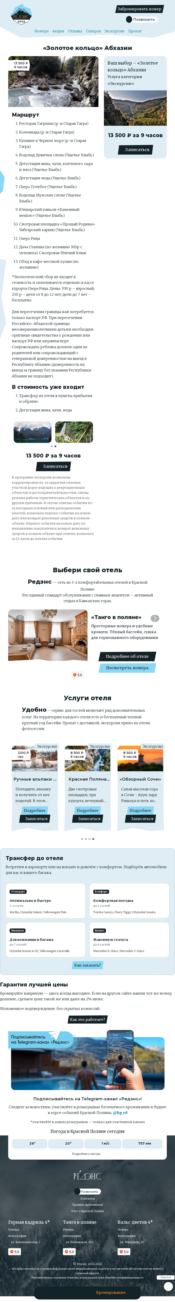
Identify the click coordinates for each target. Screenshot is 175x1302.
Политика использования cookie (86, 1277)
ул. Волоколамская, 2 (25, 1242)
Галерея (93, 31)
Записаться (54, 466)
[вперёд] (162, 108)
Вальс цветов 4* (135, 1222)
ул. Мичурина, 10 (132, 1242)
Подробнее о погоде (86, 1154)
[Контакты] (72, 1292)
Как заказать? (87, 965)
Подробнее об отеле (127, 656)
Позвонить (143, 19)
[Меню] (51, 1292)
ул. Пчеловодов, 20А (79, 1242)
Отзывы (75, 31)
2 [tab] (55, 446)
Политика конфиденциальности (124, 1277)
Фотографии (17, 1236)
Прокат (135, 31)
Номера (41, 31)
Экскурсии (114, 31)
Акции (58, 31)
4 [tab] (93, 838)
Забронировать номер (139, 9)
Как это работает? (87, 1019)
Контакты (87, 1198)
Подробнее (58, 810)
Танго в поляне (79, 1222)
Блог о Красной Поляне (87, 1211)
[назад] (108, 108)
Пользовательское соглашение (49, 1277)
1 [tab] (52, 446)
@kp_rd (120, 1112)
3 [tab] (90, 838)
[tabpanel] (32, 432)
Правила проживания (87, 1204)
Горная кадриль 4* (29, 1222)
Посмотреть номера (127, 667)
